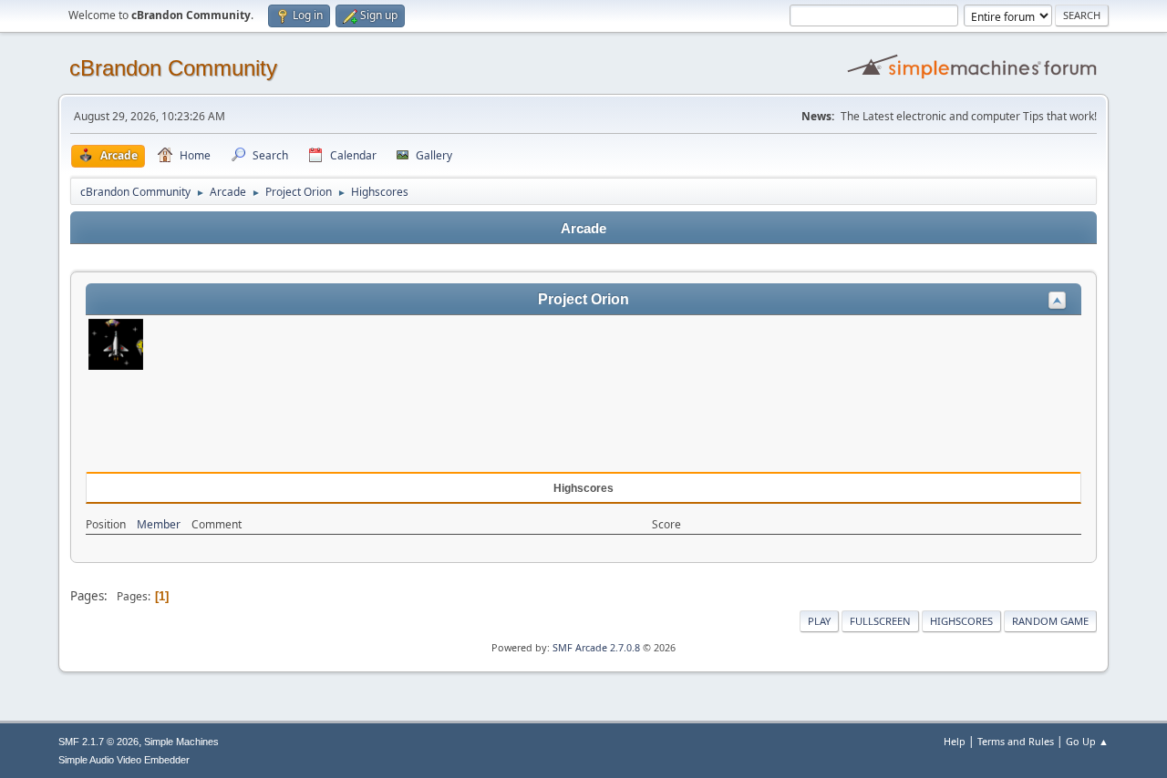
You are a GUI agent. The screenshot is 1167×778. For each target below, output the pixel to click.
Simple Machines (181, 741)
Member (159, 524)
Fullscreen (880, 621)
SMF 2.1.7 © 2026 (98, 741)
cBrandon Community (173, 68)
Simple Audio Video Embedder (124, 759)
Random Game (1050, 621)
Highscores (961, 621)
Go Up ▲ (1087, 741)
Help (955, 741)
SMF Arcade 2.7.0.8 (596, 647)
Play (819, 621)
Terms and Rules (1015, 741)
